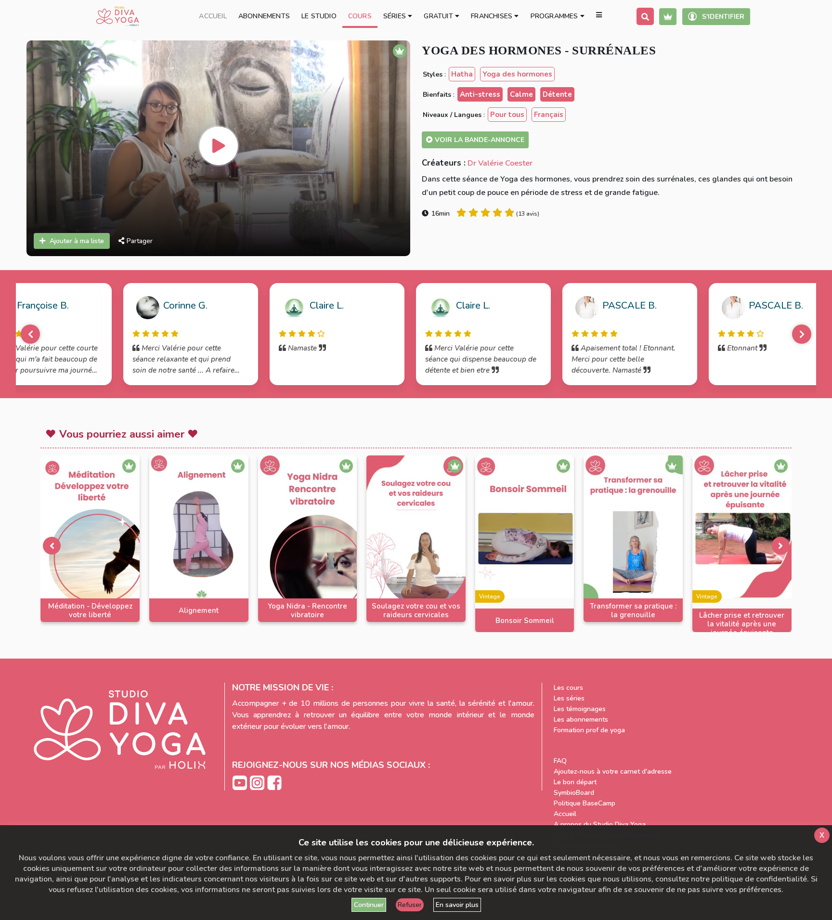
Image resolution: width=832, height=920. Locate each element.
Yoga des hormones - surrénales (539, 50)
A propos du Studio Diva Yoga (600, 824)
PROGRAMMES (555, 16)
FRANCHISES (492, 16)
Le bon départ (575, 782)
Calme (521, 94)
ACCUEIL (212, 16)
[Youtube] (240, 782)
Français (548, 114)
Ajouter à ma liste (77, 241)
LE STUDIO (319, 16)
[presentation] (51, 545)
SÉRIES (395, 16)
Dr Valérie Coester (500, 163)
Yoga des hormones (517, 74)
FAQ (560, 760)
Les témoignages (580, 708)
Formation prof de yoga (589, 730)
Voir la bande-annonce (478, 139)
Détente (557, 94)
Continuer (369, 904)
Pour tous (507, 114)
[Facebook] (274, 782)
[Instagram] (258, 782)
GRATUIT (439, 16)
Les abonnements (581, 719)
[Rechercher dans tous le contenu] (645, 16)
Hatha (462, 74)
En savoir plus (457, 904)
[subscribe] (667, 16)
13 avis (527, 214)
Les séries (569, 698)
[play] (218, 146)
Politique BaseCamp (584, 803)
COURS (360, 16)
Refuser (410, 904)
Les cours (568, 687)
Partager (140, 241)
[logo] (117, 16)
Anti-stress (480, 94)
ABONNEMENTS (264, 16)
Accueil (565, 813)
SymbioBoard (574, 792)
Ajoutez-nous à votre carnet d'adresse (613, 771)
